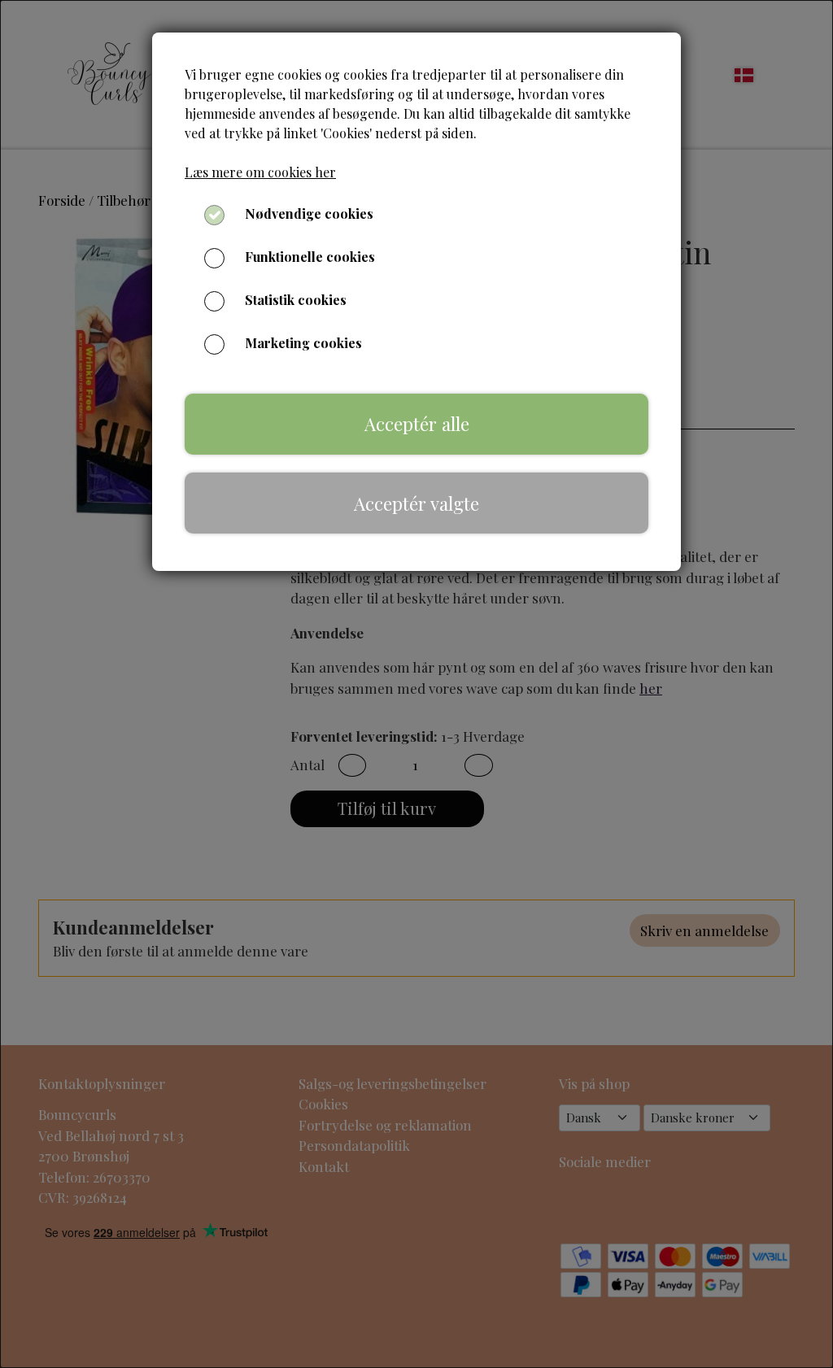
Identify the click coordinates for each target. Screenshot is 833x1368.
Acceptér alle (416, 424)
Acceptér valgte (416, 503)
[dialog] (416, 684)
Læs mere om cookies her (260, 172)
